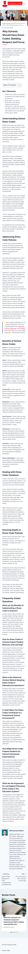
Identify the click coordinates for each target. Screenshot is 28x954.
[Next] (24, 915)
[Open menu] (25, 4)
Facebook (21, 326)
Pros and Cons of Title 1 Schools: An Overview (21, 877)
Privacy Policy (6, 950)
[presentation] (14, 906)
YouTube (6, 328)
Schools (4, 44)
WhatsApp (13, 328)
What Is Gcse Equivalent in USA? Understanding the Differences (6, 879)
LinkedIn (22, 328)
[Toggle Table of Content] (18, 85)
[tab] (12, 932)
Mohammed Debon (8, 27)
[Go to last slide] (4, 915)
